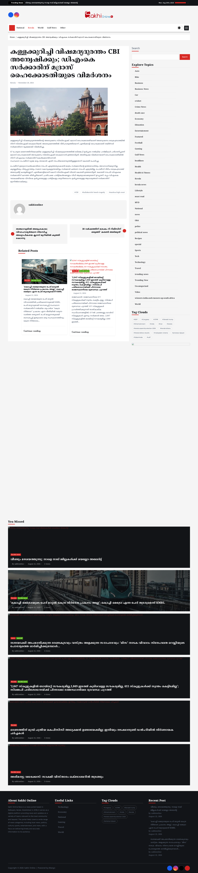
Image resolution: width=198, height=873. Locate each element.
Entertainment (141, 131)
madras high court (117, 192)
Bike (137, 77)
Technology (140, 262)
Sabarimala (139, 337)
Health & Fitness (142, 173)
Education (139, 125)
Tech (137, 256)
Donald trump (168, 319)
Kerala (31, 28)
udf (149, 337)
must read (139, 197)
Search (136, 48)
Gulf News (51, 28)
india (152, 324)
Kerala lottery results (142, 333)
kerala (170, 324)
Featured (139, 137)
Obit (137, 220)
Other (63, 28)
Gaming (138, 149)
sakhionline (36, 205)
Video (137, 292)
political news (141, 232)
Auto (137, 71)
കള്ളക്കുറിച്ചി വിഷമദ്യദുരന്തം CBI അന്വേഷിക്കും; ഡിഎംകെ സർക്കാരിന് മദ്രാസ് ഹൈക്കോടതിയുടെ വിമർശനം (64, 37)
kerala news (36, 280)
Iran (161, 324)
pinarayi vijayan (178, 333)
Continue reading (32, 331)
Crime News (140, 107)
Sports (138, 250)
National (20, 28)
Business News (142, 89)
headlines (139, 161)
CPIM (156, 319)
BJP (136, 319)
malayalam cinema (161, 333)
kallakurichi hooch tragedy (94, 192)
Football (138, 143)
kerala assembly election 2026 (145, 328)
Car (136, 95)
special (138, 244)
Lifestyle (139, 191)
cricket (138, 101)
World (40, 28)
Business (139, 83)
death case (140, 113)
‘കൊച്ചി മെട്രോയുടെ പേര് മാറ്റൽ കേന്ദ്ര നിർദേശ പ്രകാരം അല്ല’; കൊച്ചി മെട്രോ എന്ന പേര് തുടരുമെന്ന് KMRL (167, 824)
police (137, 226)
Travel (138, 268)
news (137, 214)
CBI (77, 192)
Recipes (138, 238)
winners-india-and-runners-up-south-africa (155, 298)
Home (12, 37)
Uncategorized (141, 286)
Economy (139, 119)
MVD (137, 202)
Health (138, 167)
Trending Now (141, 280)
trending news (141, 274)
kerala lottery (165, 328)
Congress (146, 319)
